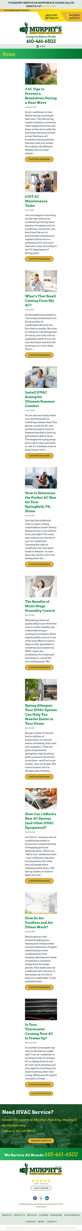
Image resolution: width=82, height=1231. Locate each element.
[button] (41, 1093)
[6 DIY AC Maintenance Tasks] (41, 181)
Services (7, 1215)
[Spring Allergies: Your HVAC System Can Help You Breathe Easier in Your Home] (41, 689)
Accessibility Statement (64, 1228)
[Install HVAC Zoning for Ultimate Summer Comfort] (41, 377)
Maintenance (72, 1215)
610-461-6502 (49, 6)
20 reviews (44, 1183)
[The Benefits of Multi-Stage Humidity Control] (41, 586)
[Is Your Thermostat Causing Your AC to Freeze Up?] (41, 1009)
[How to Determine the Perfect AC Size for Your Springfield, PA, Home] (41, 477)
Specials (32, 1215)
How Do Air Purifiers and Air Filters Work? (39, 922)
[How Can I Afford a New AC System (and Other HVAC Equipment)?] (41, 798)
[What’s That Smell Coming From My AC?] (41, 281)
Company (30, 1222)
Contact (52, 1222)
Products (19, 1215)
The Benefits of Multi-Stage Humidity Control (40, 606)
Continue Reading (40, 159)
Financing (56, 1215)
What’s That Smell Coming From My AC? (40, 300)
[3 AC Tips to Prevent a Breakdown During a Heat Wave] (41, 73)
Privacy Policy (37, 1228)
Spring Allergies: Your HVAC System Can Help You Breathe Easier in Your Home (41, 714)
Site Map (49, 1228)
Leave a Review (41, 1188)
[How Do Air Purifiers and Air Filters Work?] (41, 903)
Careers (43, 1215)
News (41, 1222)
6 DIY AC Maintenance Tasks (36, 201)
